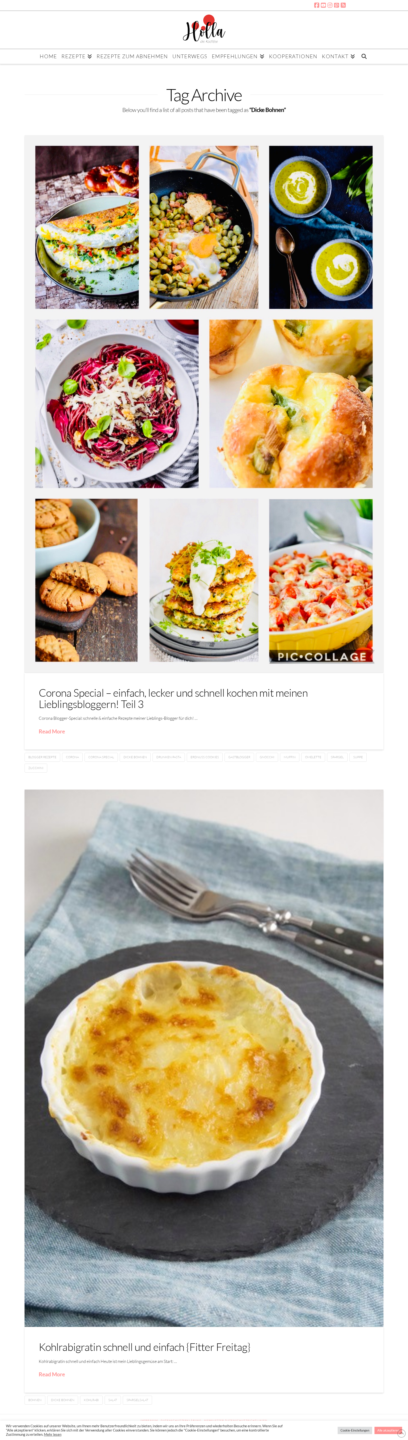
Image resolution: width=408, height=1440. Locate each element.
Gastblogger (239, 757)
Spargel (337, 757)
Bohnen (35, 1400)
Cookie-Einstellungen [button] (354, 1430)
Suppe (358, 757)
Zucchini (35, 768)
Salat (112, 1400)
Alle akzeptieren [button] (388, 1430)
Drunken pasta (168, 757)
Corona (72, 757)
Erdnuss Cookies (205, 757)
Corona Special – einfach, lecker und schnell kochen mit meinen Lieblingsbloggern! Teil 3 (173, 698)
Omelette (313, 757)
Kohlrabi (91, 1400)
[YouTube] (323, 5)
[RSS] (343, 5)
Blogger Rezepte (42, 757)
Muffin (290, 757)
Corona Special (101, 757)
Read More (52, 731)
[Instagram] (329, 5)
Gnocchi (267, 757)
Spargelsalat (137, 1400)
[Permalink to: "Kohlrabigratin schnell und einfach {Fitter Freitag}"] (204, 1058)
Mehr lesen (52, 1434)
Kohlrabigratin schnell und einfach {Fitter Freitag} (144, 1346)
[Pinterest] (336, 5)
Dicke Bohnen (135, 757)
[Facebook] (316, 5)
